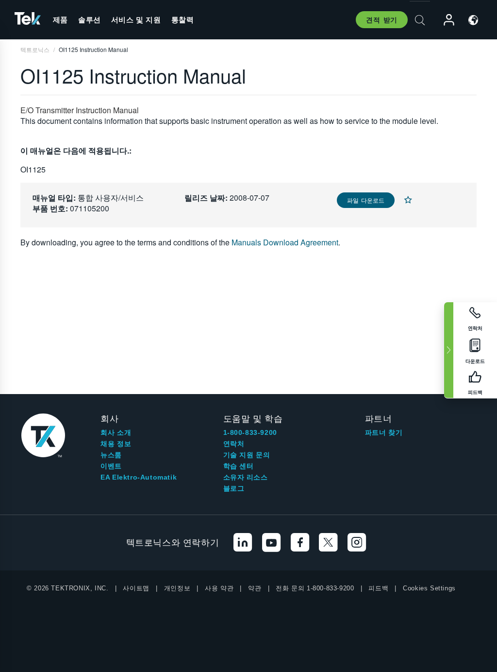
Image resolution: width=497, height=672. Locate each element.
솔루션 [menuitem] (89, 19)
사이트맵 (136, 588)
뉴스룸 (111, 455)
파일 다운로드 (365, 200)
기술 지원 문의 (246, 455)
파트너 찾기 (384, 432)
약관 (254, 588)
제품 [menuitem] (60, 19)
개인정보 (177, 588)
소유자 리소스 (245, 477)
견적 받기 (382, 19)
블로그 (234, 488)
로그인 (444, 20)
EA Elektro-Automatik (138, 477)
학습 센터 (238, 466)
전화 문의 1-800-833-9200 (315, 588)
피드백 (378, 588)
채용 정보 (115, 444)
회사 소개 (115, 432)
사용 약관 (219, 588)
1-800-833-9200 (250, 432)
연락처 (234, 444)
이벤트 (111, 466)
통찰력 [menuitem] (182, 19)
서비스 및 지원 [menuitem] (136, 19)
